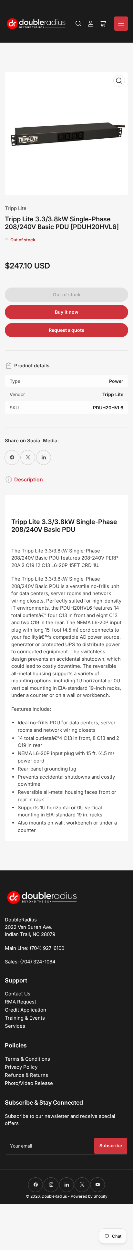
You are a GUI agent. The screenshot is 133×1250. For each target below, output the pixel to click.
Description (28, 479)
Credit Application (25, 1010)
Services (15, 1026)
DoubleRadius (54, 1196)
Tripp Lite (15, 208)
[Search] (78, 23)
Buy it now (66, 312)
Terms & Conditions (27, 1059)
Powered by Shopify (89, 1196)
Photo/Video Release (29, 1083)
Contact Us (17, 994)
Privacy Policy (21, 1067)
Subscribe (110, 1145)
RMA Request (20, 1002)
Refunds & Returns (26, 1075)
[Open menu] (121, 23)
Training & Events (25, 1018)
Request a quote (66, 330)
